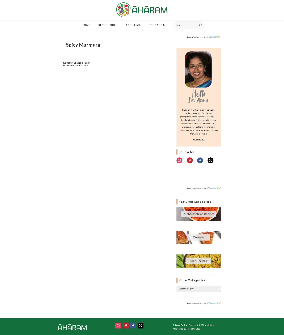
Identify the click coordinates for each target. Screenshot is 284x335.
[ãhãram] (142, 14)
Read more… (198, 139)
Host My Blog (193, 329)
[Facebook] (200, 160)
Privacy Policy (180, 325)
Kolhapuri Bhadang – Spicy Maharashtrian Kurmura (77, 64)
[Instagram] (179, 160)
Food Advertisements (195, 37)
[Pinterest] (190, 160)
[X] (210, 160)
